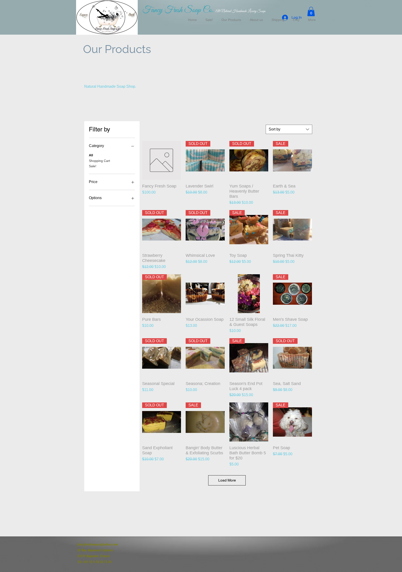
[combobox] (289, 129)
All (91, 155)
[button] (311, 11)
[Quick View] (161, 160)
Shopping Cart (99, 161)
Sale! (92, 166)
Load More (227, 480)
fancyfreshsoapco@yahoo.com (97, 544)
